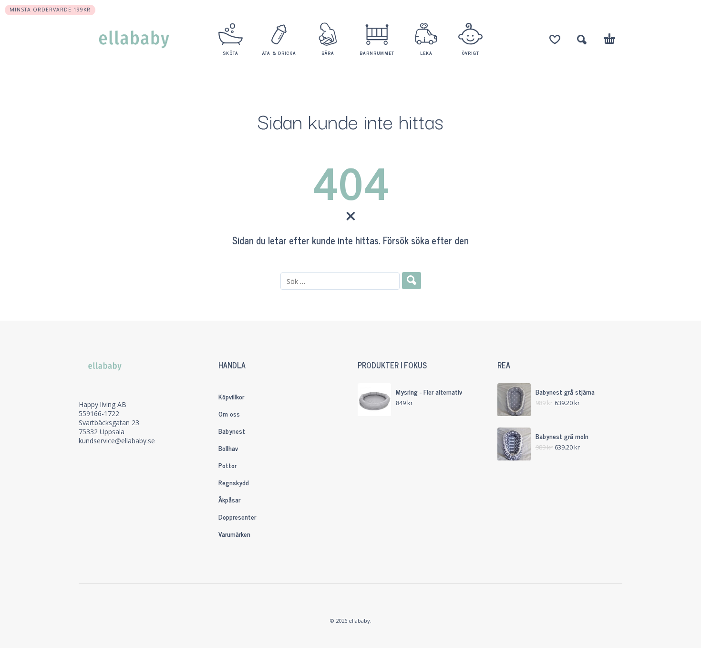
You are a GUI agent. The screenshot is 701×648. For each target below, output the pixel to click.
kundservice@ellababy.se (117, 440)
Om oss (229, 413)
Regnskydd (233, 482)
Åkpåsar (229, 499)
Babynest (231, 430)
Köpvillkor (231, 396)
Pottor (227, 465)
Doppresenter (237, 516)
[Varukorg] (609, 40)
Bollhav (228, 447)
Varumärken (234, 533)
